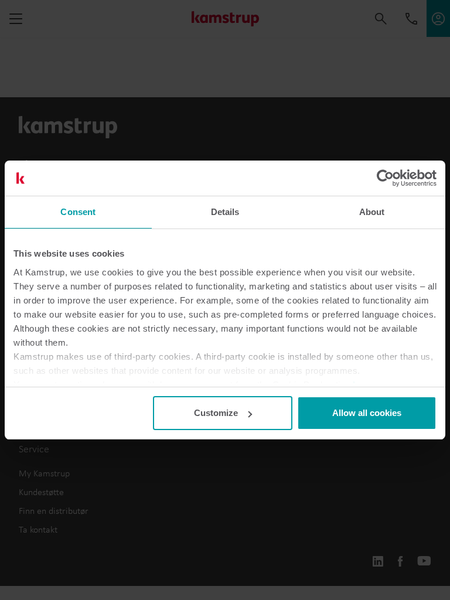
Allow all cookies (366, 413)
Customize (216, 413)
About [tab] (372, 212)
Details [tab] (225, 212)
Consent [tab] (78, 212)
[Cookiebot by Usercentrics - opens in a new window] (385, 178)
